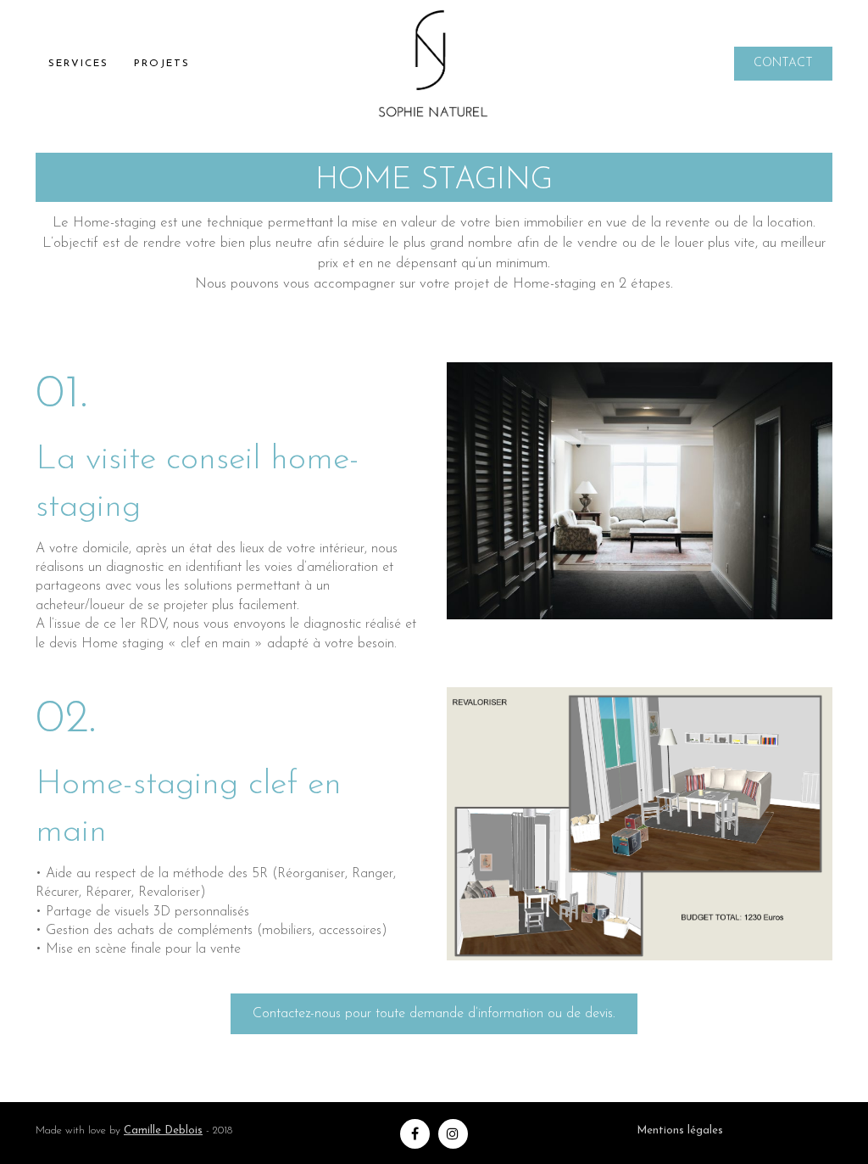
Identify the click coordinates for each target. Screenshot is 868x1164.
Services (78, 64)
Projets (162, 64)
